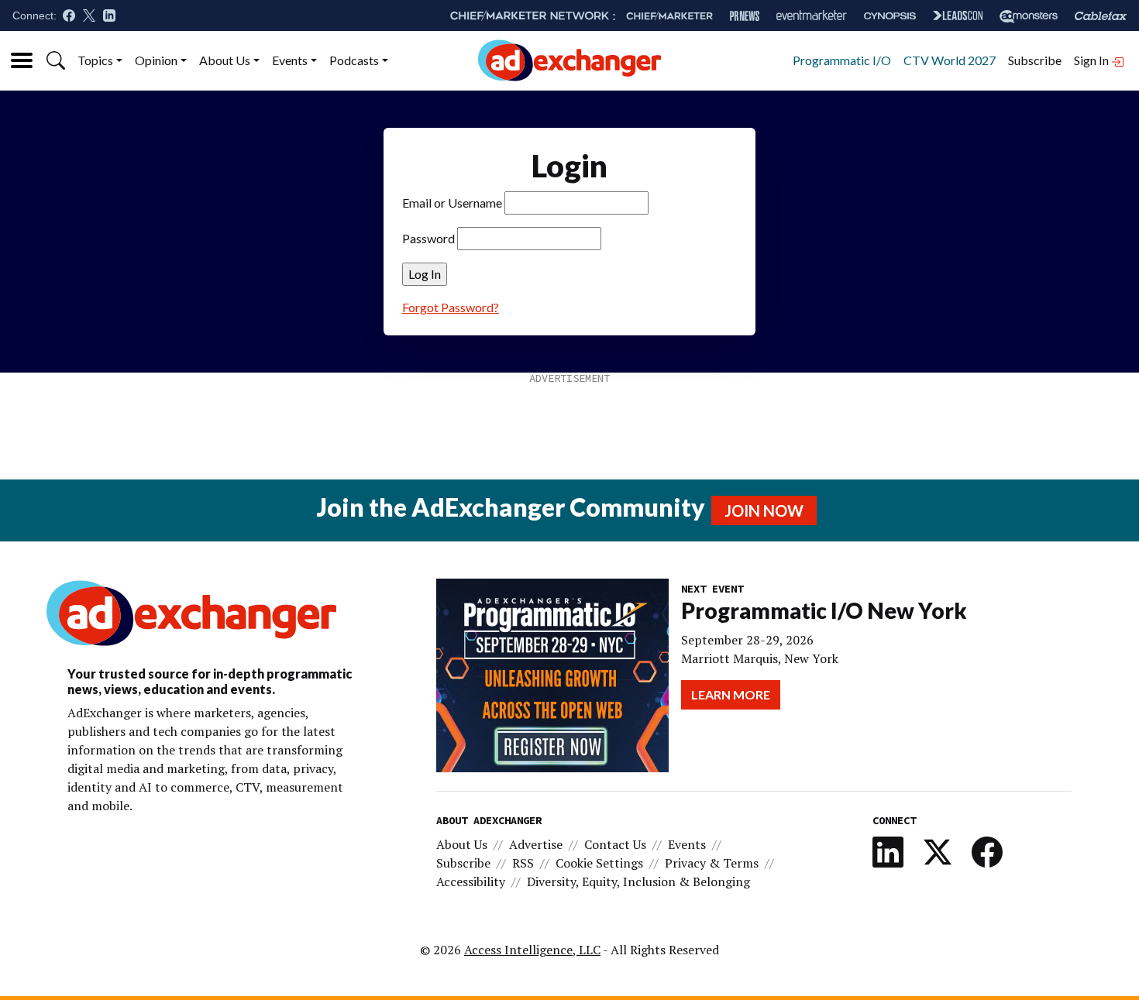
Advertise (536, 844)
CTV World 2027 (949, 60)
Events (290, 60)
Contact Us (615, 844)
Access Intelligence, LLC (532, 949)
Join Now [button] (763, 510)
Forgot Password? (450, 307)
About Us (224, 60)
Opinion (156, 60)
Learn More (730, 694)
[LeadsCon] (957, 15)
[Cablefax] (1101, 16)
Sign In (1092, 60)
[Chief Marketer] (669, 16)
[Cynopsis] (890, 15)
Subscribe (1035, 60)
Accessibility (470, 881)
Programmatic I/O (842, 60)
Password (428, 238)
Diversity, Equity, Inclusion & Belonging (638, 881)
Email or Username (452, 202)
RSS (523, 862)
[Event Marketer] (811, 16)
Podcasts (354, 60)
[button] (55, 60)
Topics (95, 60)
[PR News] (744, 16)
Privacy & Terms (712, 862)
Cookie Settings (599, 862)
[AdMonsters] (1029, 15)
